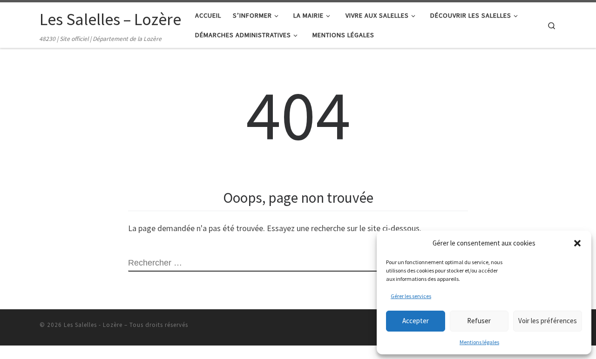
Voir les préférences (547, 320)
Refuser (479, 320)
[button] (577, 243)
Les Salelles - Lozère (93, 325)
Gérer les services (411, 296)
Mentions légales (479, 342)
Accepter (415, 320)
